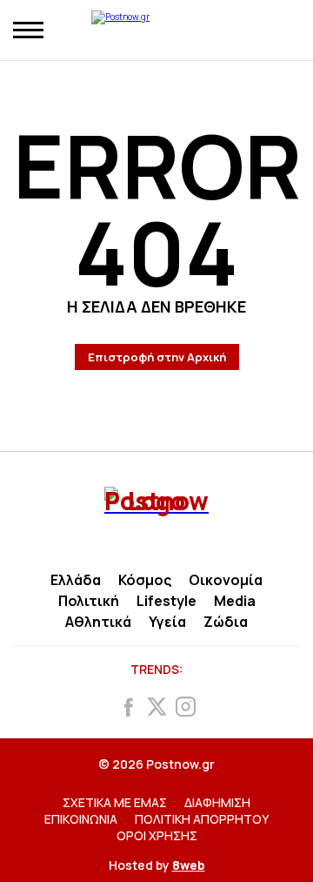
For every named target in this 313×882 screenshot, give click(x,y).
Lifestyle (166, 600)
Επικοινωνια (80, 819)
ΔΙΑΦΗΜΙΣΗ (217, 802)
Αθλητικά (98, 621)
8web (188, 865)
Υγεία (167, 621)
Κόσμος (144, 579)
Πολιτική (88, 600)
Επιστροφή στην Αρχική (157, 357)
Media (235, 600)
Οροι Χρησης (157, 835)
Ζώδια (225, 621)
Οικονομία (226, 579)
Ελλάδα (75, 579)
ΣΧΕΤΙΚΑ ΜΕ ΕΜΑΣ (115, 802)
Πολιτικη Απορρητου (202, 819)
